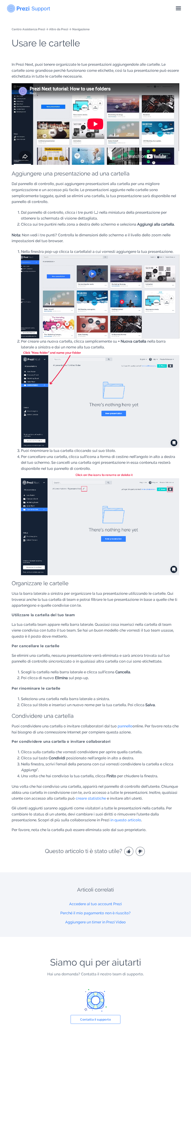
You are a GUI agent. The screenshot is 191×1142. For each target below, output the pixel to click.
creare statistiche (91, 798)
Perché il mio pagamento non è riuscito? (95, 913)
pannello (125, 726)
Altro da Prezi (58, 29)
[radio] (129, 851)
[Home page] (28, 7)
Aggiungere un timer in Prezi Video (95, 922)
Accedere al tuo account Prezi (95, 904)
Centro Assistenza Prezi (28, 29)
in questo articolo (125, 820)
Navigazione (81, 29)
